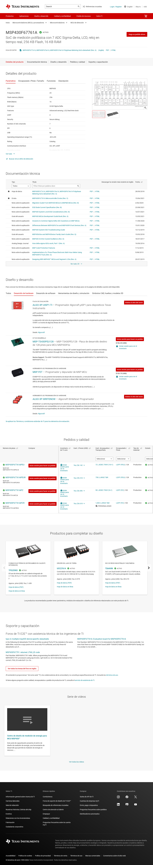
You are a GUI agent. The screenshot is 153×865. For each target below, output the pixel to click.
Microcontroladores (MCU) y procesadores (28, 23)
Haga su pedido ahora (137, 34)
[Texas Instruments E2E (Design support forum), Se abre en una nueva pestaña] (127, 805)
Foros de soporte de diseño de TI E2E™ (57, 801)
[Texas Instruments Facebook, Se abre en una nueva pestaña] (127, 798)
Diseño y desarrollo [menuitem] (41, 16)
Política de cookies (25, 856)
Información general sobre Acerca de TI (20, 797)
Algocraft (41, 332)
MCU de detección (77, 23)
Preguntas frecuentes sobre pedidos (93, 809)
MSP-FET (37, 372)
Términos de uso (76, 856)
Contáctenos (47, 797)
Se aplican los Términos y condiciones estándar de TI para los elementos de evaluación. (38, 421)
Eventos (9, 814)
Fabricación (10, 822)
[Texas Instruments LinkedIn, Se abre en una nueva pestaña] (118, 805)
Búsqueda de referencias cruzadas (55, 805)
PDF (107, 50)
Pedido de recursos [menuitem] (83, 16)
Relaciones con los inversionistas (18, 818)
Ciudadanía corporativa (14, 827)
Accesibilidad (10, 856)
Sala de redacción (12, 805)
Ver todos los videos (76, 762)
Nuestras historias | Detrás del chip (18, 809)
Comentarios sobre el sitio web (114, 856)
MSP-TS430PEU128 (43, 341)
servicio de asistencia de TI (84, 680)
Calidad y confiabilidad (51, 818)
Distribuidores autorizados (89, 814)
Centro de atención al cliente (53, 809)
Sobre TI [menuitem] (99, 16)
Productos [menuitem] (10, 16)
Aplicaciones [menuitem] (24, 16)
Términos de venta (60, 856)
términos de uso (112, 675)
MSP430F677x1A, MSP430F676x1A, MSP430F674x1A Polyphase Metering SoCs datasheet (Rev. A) (59, 50)
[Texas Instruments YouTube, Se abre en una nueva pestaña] (135, 805)
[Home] (22, 6)
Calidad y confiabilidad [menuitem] (62, 16)
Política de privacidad (43, 856)
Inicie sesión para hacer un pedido (130, 339)
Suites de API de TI (86, 797)
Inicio (8, 23)
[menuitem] (146, 16)
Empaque (46, 814)
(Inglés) (101, 50)
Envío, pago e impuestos (89, 805)
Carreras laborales (12, 801)
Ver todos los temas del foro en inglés (22, 669)
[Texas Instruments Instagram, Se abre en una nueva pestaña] (118, 798)
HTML (113, 50)
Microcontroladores (57, 23)
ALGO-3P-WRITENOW (44, 399)
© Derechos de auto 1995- (17, 860)
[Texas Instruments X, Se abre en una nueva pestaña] (135, 798)
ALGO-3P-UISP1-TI (42, 305)
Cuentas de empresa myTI (89, 801)
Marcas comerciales (92, 856)
